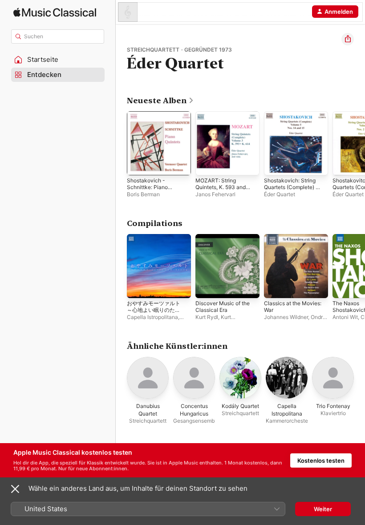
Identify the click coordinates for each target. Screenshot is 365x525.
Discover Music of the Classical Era (222, 306)
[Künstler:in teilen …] (347, 39)
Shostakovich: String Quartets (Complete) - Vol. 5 (291, 187)
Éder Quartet (279, 194)
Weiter (323, 509)
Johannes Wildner (286, 317)
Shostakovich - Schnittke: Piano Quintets (147, 187)
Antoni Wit (345, 317)
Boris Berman (143, 194)
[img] (54, 12)
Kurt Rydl (206, 317)
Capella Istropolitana (152, 317)
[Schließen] (15, 489)
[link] (160, 100)
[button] (58, 59)
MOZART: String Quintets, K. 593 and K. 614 (220, 187)
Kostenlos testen (321, 460)
